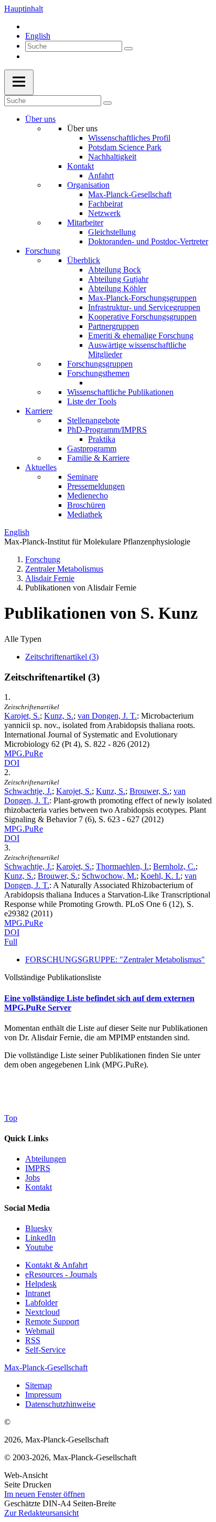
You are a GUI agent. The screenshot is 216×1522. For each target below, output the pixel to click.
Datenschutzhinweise (60, 1404)
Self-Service (45, 1349)
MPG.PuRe (23, 753)
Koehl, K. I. (160, 875)
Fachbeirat (105, 203)
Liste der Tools (91, 401)
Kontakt (80, 166)
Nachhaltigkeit (112, 156)
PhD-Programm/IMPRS (107, 429)
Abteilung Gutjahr (118, 279)
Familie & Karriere (98, 457)
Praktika (101, 439)
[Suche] (128, 48)
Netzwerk (104, 213)
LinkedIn (40, 1237)
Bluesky (38, 1228)
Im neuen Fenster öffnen (44, 1494)
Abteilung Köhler (117, 288)
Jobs (32, 1177)
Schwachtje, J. (28, 791)
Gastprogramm (91, 448)
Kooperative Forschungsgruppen (142, 316)
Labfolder (41, 1302)
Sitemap (38, 1385)
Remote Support (52, 1321)
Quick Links (26, 1138)
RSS (32, 1340)
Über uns (40, 119)
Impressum (43, 1394)
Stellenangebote (93, 420)
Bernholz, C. (174, 866)
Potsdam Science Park (124, 147)
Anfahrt (101, 175)
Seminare (82, 476)
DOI (11, 762)
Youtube (39, 1247)
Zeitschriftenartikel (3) (62, 656)
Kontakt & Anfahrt (56, 1264)
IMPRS (37, 1168)
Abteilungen (45, 1158)
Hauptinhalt (23, 8)
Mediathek (84, 514)
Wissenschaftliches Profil (129, 137)
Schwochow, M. (109, 875)
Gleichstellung (112, 232)
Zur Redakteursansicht (41, 1512)
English (37, 35)
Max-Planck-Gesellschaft (129, 194)
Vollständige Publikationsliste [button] (52, 977)
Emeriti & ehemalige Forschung (140, 335)
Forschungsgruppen (100, 363)
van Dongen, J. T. (107, 715)
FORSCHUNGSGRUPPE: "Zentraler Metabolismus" (115, 959)
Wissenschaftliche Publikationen (120, 392)
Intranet (37, 1293)
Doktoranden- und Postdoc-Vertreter (148, 241)
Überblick (83, 260)
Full (10, 941)
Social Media (27, 1207)
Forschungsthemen (98, 373)
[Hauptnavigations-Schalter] (19, 82)
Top (10, 1118)
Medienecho (87, 495)
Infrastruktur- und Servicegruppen (144, 307)
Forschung (42, 250)
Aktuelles (41, 467)
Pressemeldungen (96, 486)
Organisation (88, 184)
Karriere (38, 410)
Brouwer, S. (149, 791)
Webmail (40, 1330)
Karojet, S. (22, 715)
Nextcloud (42, 1312)
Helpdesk (41, 1283)
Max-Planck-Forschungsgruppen (142, 297)
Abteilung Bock (114, 269)
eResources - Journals (61, 1274)
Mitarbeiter (85, 222)
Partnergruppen (113, 326)
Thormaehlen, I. (122, 866)
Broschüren (86, 505)
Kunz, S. (58, 715)
